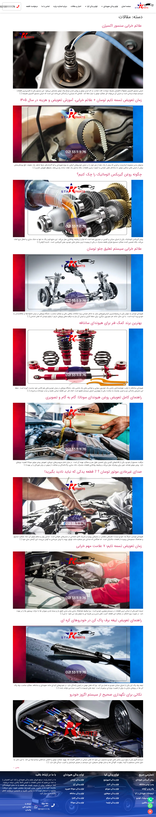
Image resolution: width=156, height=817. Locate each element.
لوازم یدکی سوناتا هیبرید (74, 788)
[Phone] (150, 799)
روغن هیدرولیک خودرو (145, 798)
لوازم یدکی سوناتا (77, 802)
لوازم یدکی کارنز (113, 784)
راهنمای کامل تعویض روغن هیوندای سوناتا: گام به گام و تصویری (94, 397)
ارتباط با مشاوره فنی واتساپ (26, 806)
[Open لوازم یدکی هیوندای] (102, 6)
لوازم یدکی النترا (78, 798)
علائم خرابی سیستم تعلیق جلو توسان (114, 249)
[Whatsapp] (150, 805)
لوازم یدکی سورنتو (112, 788)
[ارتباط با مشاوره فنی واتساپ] (36, 807)
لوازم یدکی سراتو (112, 798)
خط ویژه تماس (45, 804)
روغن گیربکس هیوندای (145, 779)
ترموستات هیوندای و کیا (144, 793)
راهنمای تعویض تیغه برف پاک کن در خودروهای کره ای (101, 620)
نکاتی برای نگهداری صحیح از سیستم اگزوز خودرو (106, 695)
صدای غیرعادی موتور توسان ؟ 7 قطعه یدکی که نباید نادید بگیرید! (93, 472)
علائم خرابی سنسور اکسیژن (122, 26)
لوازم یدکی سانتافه (77, 793)
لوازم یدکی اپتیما (112, 802)
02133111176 (7, 7)
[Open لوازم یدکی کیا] (86, 6)
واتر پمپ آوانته (148, 788)
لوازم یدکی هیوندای (73, 775)
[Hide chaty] (150, 811)
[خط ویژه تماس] (53, 805)
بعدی (16, 767)
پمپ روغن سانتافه (146, 784)
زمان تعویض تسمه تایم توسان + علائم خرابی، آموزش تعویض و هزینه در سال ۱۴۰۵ (81, 100)
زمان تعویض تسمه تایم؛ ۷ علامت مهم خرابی (109, 546)
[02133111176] (18, 6)
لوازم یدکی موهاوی (111, 793)
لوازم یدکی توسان (77, 779)
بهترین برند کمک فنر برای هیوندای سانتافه (110, 323)
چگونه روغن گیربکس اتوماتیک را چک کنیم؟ (109, 174)
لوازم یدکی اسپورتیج (111, 779)
